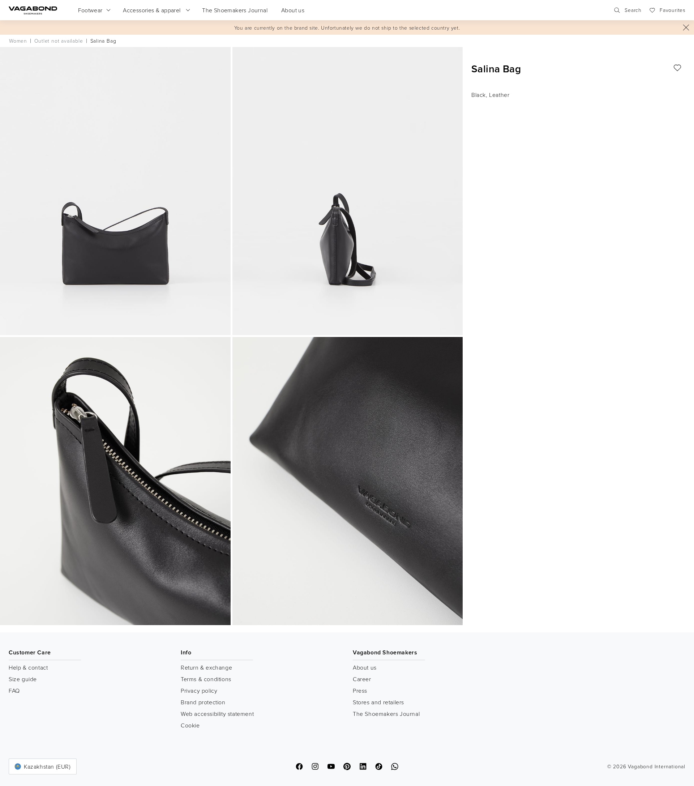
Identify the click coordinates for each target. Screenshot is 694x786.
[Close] (686, 27)
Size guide (23, 679)
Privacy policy (199, 691)
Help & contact (28, 667)
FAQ (14, 691)
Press (360, 691)
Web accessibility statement (217, 714)
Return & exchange (206, 667)
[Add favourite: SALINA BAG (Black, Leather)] (677, 68)
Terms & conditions (206, 679)
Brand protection (203, 702)
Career (362, 679)
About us (365, 667)
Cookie (190, 725)
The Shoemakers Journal (386, 714)
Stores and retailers (378, 702)
